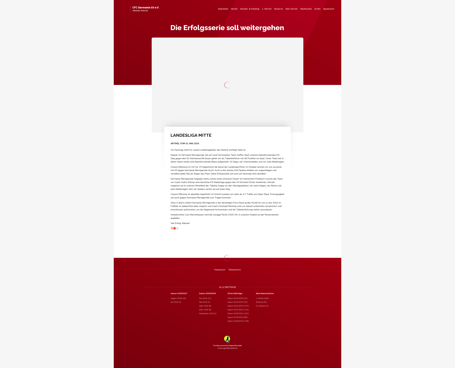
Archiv (317, 9)
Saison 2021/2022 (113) (238, 309)
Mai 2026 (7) (204, 302)
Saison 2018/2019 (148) (238, 321)
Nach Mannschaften (265, 293)
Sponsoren (328, 9)
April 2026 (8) (205, 306)
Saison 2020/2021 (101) (238, 313)
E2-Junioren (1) (262, 306)
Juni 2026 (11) (205, 298)
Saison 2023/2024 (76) (238, 302)
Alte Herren (291, 9)
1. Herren (266, 9)
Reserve (278, 9)
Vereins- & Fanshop (249, 9)
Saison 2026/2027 (179, 293)
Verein (234, 9)
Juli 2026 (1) (176, 302)
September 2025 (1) (208, 313)
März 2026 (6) (205, 309)
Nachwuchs (306, 9)
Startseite (223, 9)
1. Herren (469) (262, 298)
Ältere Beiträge (235, 293)
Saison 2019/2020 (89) (238, 317)
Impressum (219, 269)
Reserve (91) (261, 302)
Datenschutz (235, 269)
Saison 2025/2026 (207, 293)
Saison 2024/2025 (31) (238, 298)
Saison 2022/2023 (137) (238, 306)
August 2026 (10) (178, 298)
